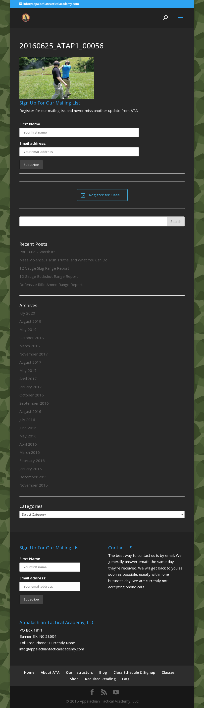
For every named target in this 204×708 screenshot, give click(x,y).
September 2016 (34, 403)
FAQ (125, 678)
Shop (74, 678)
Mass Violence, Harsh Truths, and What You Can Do (63, 259)
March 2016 (29, 452)
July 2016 (27, 419)
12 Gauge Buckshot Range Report (48, 276)
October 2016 (31, 394)
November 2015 (33, 485)
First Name (29, 123)
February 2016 (32, 460)
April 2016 (28, 444)
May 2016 (28, 435)
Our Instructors (79, 672)
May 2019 (28, 329)
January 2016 (30, 468)
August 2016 (30, 411)
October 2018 (31, 337)
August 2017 (30, 362)
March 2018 (29, 345)
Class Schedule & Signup (134, 672)
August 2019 (30, 321)
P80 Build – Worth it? (37, 251)
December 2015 (33, 476)
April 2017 (28, 378)
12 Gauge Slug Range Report (44, 268)
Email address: (32, 143)
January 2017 (30, 386)
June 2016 (28, 427)
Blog (103, 672)
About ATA (50, 672)
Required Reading (100, 678)
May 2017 (28, 370)
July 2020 (27, 313)
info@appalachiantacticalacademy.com (51, 648)
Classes (168, 672)
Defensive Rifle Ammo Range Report (51, 284)
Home (29, 672)
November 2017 (33, 354)
